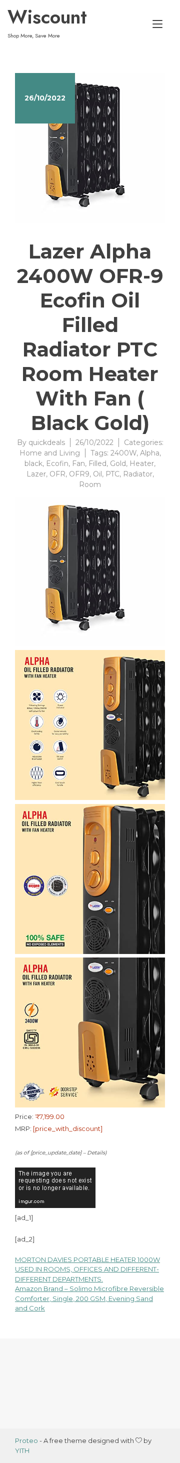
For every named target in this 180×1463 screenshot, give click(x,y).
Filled (97, 463)
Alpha (150, 453)
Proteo (26, 1440)
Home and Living (50, 453)
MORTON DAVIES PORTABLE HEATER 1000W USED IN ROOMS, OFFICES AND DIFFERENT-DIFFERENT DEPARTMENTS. (87, 1269)
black (33, 463)
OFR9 (79, 474)
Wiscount (47, 17)
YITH (22, 1450)
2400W (123, 453)
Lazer (36, 474)
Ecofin (57, 463)
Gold (118, 463)
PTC (113, 474)
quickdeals (46, 442)
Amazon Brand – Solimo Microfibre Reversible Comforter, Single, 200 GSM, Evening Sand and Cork (89, 1298)
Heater (142, 463)
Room (90, 484)
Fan (78, 463)
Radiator (137, 474)
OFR (58, 474)
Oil (97, 474)
